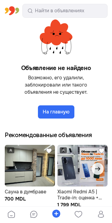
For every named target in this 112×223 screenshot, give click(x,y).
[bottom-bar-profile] (101, 215)
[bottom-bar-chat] (33, 215)
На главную (56, 112)
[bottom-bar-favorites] (78, 215)
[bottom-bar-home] (11, 215)
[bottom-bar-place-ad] (56, 215)
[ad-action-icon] (49, 151)
